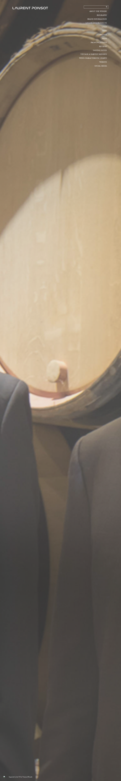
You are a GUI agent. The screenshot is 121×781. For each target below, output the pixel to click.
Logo (104, 27)
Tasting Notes (100, 50)
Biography (102, 15)
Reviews (103, 46)
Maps (104, 31)
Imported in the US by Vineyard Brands (20, 777)
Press (104, 39)
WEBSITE (103, 62)
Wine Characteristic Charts (93, 58)
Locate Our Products (96, 23)
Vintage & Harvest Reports (93, 54)
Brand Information (97, 19)
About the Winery (98, 11)
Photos (103, 35)
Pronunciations (99, 43)
